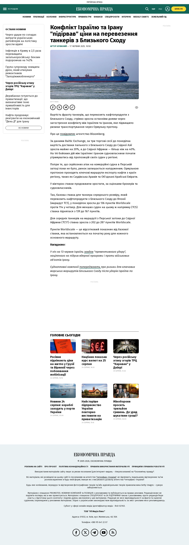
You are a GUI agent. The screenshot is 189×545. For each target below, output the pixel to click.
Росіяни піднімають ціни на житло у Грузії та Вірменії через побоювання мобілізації (62, 365)
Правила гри (84, 17)
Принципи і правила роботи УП (148, 466)
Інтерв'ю (126, 17)
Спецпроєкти (112, 17)
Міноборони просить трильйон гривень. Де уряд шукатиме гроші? (125, 408)
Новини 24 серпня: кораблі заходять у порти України (62, 407)
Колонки (51, 17)
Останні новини (15, 29)
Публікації (38, 17)
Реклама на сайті (33, 466)
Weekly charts (141, 17)
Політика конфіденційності (73, 466)
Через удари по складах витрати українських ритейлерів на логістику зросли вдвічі (21, 39)
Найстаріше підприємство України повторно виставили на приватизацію (92, 410)
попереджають (90, 267)
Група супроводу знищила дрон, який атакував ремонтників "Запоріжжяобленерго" (22, 71)
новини (27, 17)
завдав (88, 251)
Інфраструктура (67, 17)
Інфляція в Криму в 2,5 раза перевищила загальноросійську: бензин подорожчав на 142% (23, 55)
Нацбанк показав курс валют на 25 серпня (94, 360)
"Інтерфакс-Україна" (106, 477)
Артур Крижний (58, 46)
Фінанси (98, 17)
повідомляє (67, 134)
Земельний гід (159, 17)
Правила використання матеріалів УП (110, 466)
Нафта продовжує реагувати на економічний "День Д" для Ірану (22, 118)
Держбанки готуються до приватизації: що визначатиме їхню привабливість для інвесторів (21, 102)
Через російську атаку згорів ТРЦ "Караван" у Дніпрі (125, 362)
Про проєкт (50, 466)
